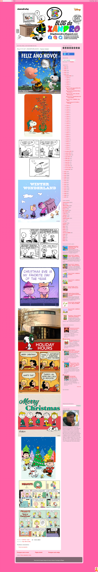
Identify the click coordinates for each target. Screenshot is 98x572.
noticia (64, 229)
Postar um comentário (23, 547)
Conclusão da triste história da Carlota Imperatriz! (74, 328)
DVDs (64, 239)
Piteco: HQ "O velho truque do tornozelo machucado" (74, 351)
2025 (65, 68)
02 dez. (67, 147)
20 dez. (67, 114)
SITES (64, 228)
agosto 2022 (67, 156)
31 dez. (67, 77)
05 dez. (67, 141)
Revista (64, 208)
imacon (53, 560)
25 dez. (67, 105)
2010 (65, 191)
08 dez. (67, 136)
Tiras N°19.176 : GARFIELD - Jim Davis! (74, 280)
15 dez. (67, 123)
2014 (65, 184)
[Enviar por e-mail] (34, 539)
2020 (65, 173)
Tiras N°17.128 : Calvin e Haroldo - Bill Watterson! (73, 94)
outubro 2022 (68, 153)
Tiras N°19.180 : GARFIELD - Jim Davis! (74, 309)
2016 (65, 180)
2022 (65, 74)
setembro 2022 (68, 155)
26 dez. (67, 86)
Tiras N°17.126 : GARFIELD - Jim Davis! (73, 100)
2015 (65, 182)
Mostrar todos (79, 386)
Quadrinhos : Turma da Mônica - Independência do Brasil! (74, 316)
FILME (64, 224)
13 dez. (67, 127)
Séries (64, 236)
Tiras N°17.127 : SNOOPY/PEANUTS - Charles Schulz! (73, 97)
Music (64, 226)
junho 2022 (67, 160)
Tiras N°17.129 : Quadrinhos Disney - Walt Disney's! (73, 91)
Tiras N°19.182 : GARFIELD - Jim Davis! (74, 274)
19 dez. (67, 116)
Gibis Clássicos (67, 339)
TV (63, 221)
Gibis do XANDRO (66, 232)
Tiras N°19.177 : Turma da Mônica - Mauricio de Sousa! (74, 256)
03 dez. (67, 145)
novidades (65, 223)
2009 (65, 193)
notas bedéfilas (67, 327)
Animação (65, 215)
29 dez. (67, 81)
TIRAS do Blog (28, 541)
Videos (64, 237)
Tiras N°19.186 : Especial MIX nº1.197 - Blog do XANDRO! (74, 303)
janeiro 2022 (67, 169)
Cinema (64, 231)
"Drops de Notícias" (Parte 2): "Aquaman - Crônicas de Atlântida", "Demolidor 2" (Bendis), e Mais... (74, 364)
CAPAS (64, 213)
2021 (65, 171)
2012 (65, 188)
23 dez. (67, 109)
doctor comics (67, 375)
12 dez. (67, 129)
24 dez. (67, 107)
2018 (65, 177)
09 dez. (67, 134)
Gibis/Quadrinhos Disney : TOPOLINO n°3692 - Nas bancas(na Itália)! (73, 247)
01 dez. (67, 149)
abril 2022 (67, 164)
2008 (65, 195)
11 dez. (67, 131)
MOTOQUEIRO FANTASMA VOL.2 (73, 377)
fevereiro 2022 (68, 167)
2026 (65, 67)
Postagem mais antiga (54, 552)
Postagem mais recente (23, 552)
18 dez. (67, 118)
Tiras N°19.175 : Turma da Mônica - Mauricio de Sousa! (74, 265)
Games (64, 234)
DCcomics (65, 216)
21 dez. (67, 112)
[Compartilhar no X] (37, 539)
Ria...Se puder (65, 210)
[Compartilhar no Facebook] (38, 539)
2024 (65, 70)
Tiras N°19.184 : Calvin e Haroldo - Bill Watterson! (73, 287)
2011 (65, 189)
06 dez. (67, 140)
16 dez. (67, 121)
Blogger (62, 560)
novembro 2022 (68, 151)
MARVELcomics (66, 218)
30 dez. (67, 79)
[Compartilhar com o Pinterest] (39, 539)
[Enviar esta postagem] (32, 539)
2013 (65, 186)
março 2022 (67, 165)
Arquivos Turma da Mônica (69, 350)
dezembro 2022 (68, 75)
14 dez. (67, 125)
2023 (65, 72)
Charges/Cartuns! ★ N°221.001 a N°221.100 (72, 103)
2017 (65, 179)
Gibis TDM (65, 212)
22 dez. (67, 111)
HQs (23, 541)
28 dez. (67, 83)
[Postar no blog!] (36, 539)
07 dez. (67, 138)
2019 (65, 175)
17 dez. (67, 120)
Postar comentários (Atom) (26, 555)
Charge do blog (66, 202)
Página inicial (38, 552)
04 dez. (67, 143)
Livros (64, 220)
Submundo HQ (67, 362)
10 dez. (67, 132)
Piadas (64, 240)
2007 (65, 197)
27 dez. (67, 84)
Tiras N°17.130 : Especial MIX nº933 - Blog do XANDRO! (73, 88)
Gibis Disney (65, 207)
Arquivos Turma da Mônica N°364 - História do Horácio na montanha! (74, 294)
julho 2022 (67, 158)
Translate (72, 61)
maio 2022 (67, 162)
